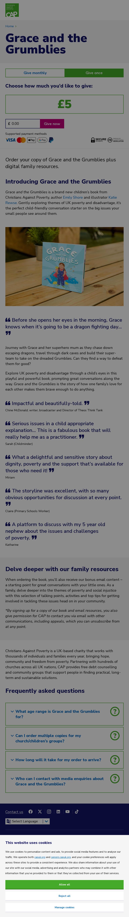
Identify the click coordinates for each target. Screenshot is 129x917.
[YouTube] (68, 812)
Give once (94, 72)
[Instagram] (49, 812)
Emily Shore (73, 197)
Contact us (14, 812)
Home (9, 26)
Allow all (64, 884)
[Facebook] (31, 812)
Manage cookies (64, 907)
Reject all (64, 896)
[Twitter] (40, 812)
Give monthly (35, 72)
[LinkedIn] (58, 812)
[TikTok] (77, 812)
